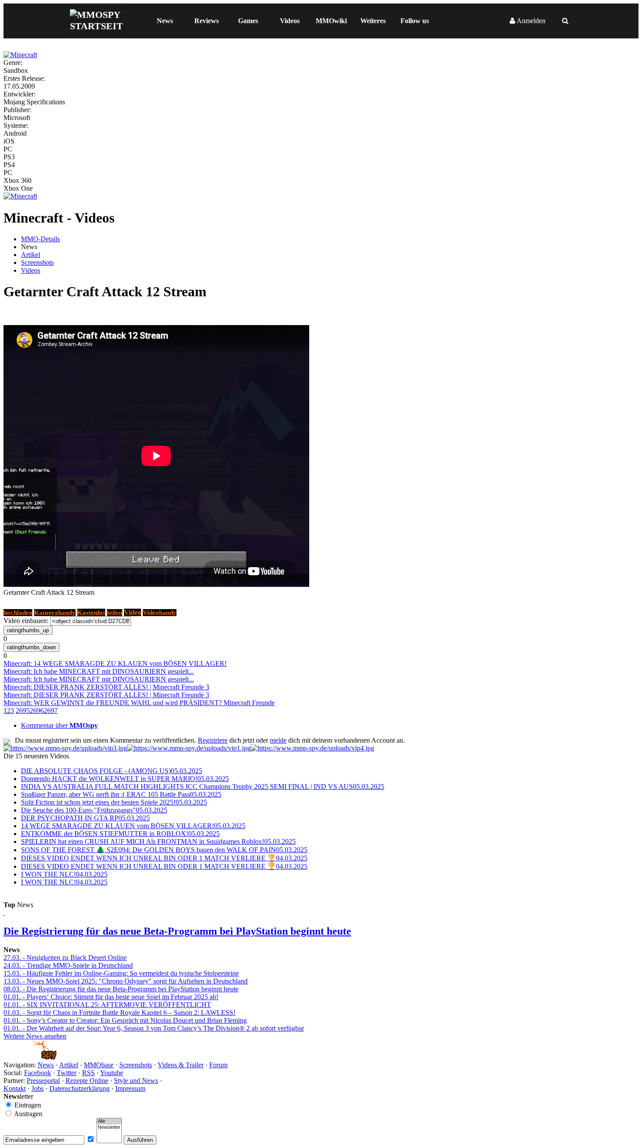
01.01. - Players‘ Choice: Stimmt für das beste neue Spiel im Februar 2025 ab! (110, 997)
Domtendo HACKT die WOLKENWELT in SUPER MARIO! (125, 778)
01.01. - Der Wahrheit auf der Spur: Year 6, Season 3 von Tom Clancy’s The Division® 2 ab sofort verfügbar (153, 1028)
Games (248, 20)
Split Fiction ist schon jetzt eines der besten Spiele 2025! (114, 802)
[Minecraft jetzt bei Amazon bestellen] (20, 196)
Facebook (37, 1072)
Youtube (111, 1072)
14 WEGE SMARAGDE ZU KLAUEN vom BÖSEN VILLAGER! (133, 825)
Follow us (414, 20)
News (165, 20)
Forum (218, 1065)
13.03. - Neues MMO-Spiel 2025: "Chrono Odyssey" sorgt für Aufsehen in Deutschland (125, 981)
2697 (51, 710)
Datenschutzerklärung (79, 1088)
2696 (37, 710)
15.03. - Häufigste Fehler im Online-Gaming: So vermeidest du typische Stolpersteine (121, 973)
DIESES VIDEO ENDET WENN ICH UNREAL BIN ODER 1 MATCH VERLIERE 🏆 (164, 858)
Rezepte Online (87, 1080)
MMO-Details (40, 239)
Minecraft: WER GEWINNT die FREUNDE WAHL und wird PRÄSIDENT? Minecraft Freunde (139, 702)
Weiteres (373, 20)
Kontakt (14, 1088)
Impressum (130, 1088)
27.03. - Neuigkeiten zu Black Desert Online (65, 957)
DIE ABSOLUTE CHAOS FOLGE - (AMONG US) (111, 770)
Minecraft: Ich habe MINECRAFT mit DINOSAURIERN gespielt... (98, 671)
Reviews (206, 20)
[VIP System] (189, 748)
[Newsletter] (109, 1127)
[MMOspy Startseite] (29, 1057)
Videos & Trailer (181, 1065)
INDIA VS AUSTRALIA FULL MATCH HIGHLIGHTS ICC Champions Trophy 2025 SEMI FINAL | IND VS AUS (202, 786)
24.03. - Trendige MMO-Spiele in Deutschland (68, 965)
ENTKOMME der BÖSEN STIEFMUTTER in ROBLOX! (120, 833)
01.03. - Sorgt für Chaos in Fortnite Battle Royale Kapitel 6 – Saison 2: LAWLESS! (119, 1012)
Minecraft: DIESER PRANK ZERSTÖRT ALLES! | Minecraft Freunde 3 (106, 687)
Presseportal (43, 1080)
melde (278, 740)
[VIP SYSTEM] (65, 748)
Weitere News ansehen (34, 1036)
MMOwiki (331, 20)
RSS (88, 1072)
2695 (23, 710)
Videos (290, 20)
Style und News (136, 1080)
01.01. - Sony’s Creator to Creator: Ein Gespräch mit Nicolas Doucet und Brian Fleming (125, 1020)
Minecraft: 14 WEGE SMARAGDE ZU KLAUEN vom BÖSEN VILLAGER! (115, 663)
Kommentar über (59, 725)
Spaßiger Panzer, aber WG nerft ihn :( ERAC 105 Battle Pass (121, 794)
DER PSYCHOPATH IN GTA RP (85, 818)
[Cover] (20, 54)
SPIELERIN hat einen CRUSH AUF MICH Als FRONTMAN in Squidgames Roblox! (158, 841)
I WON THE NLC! (64, 874)
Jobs (37, 1088)
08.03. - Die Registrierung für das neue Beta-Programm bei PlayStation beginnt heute (120, 989)
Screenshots (37, 262)
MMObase (99, 1065)
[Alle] (109, 1121)
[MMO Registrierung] (312, 748)
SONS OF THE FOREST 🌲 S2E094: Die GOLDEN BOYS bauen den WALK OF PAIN (164, 849)
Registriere (213, 740)
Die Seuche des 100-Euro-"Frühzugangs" (94, 810)
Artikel (30, 254)
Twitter (66, 1072)
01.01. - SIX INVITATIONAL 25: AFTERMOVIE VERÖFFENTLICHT (107, 1004)
